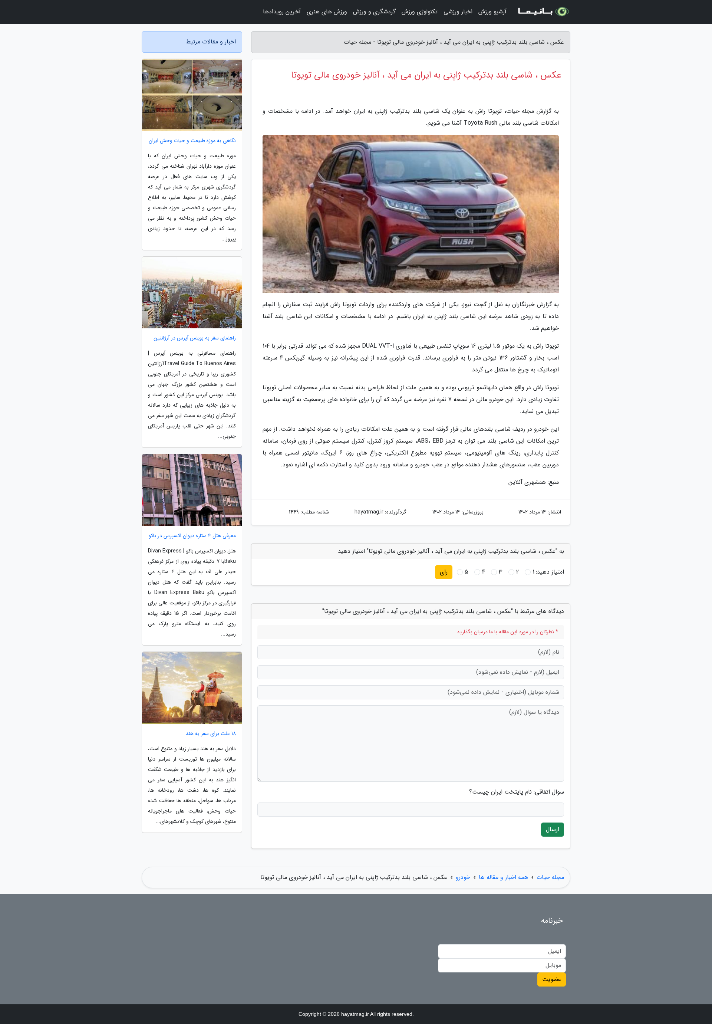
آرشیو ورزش (492, 11)
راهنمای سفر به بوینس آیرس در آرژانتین (195, 338)
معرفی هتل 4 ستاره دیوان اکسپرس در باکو (192, 536)
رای (444, 572)
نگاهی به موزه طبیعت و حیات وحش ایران (192, 141)
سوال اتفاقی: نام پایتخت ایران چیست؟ (516, 792)
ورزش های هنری (327, 11)
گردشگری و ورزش (374, 11)
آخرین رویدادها (282, 11)
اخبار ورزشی (458, 11)
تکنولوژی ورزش (420, 11)
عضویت (551, 979)
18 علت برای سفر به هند (211, 734)
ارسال (552, 829)
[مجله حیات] (542, 12)
